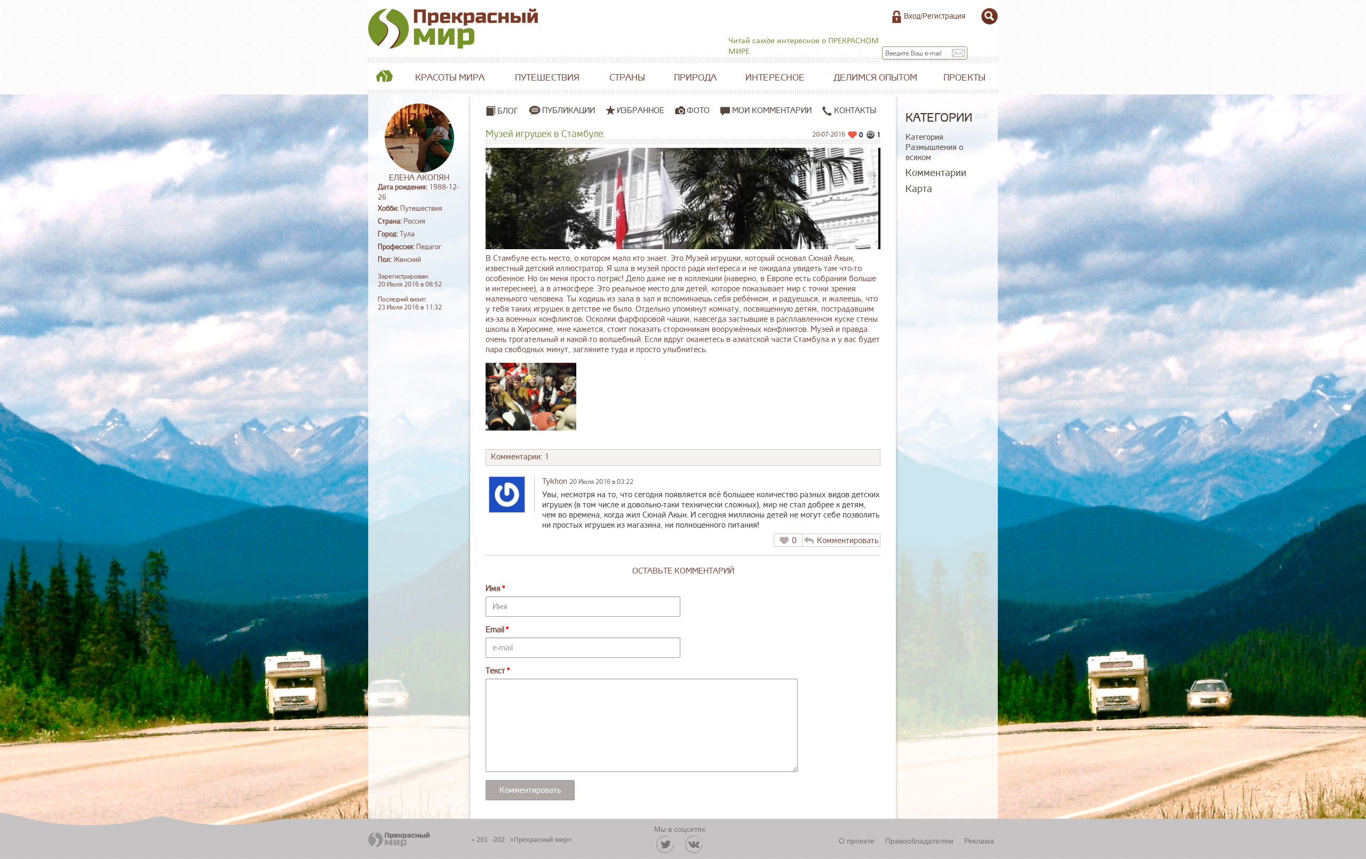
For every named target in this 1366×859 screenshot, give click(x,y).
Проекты (964, 77)
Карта (919, 189)
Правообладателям (919, 840)
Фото (698, 110)
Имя (493, 589)
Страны (627, 77)
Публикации (568, 110)
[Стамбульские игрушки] (531, 397)
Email (495, 630)
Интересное (775, 77)
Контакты (854, 111)
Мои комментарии (771, 111)
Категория (924, 137)
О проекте (857, 840)
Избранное (640, 110)
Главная (384, 77)
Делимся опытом (875, 77)
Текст (495, 671)
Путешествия (547, 77)
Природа (695, 77)
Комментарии (936, 173)
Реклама (979, 840)
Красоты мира (450, 77)
